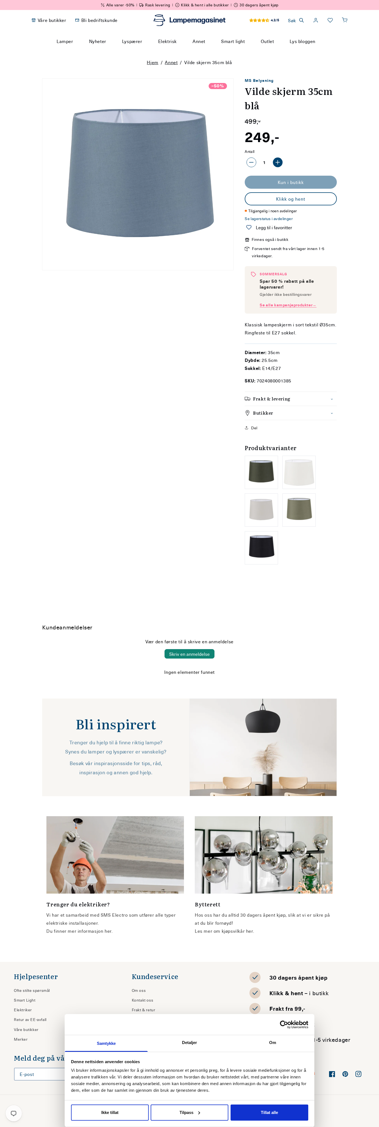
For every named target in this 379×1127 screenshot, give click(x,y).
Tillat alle (269, 1112)
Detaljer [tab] (189, 1042)
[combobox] (182, 51)
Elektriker (23, 1010)
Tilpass (186, 1112)
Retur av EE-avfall (30, 1019)
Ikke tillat (109, 1112)
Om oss (139, 990)
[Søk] (242, 52)
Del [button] (254, 428)
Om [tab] (272, 1042)
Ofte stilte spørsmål (32, 990)
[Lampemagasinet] (189, 20)
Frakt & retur (143, 1010)
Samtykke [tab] (106, 1043)
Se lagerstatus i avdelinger (269, 218)
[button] (344, 20)
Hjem (152, 62)
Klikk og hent (290, 198)
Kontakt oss (142, 1000)
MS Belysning (259, 80)
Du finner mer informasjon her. (79, 930)
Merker (21, 1039)
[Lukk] (256, 51)
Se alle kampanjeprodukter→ (288, 305)
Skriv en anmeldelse (189, 654)
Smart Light (25, 1000)
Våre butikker (26, 1029)
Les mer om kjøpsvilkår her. (224, 930)
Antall (249, 151)
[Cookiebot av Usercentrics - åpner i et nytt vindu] (284, 1024)
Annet (171, 62)
